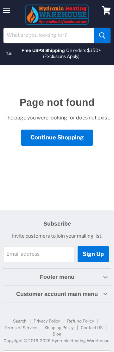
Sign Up (93, 254)
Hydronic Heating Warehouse (81, 340)
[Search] (102, 35)
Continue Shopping (57, 137)
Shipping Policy (59, 327)
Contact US (92, 327)
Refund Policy (80, 320)
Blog (57, 333)
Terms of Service (20, 327)
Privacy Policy (47, 320)
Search (20, 320)
